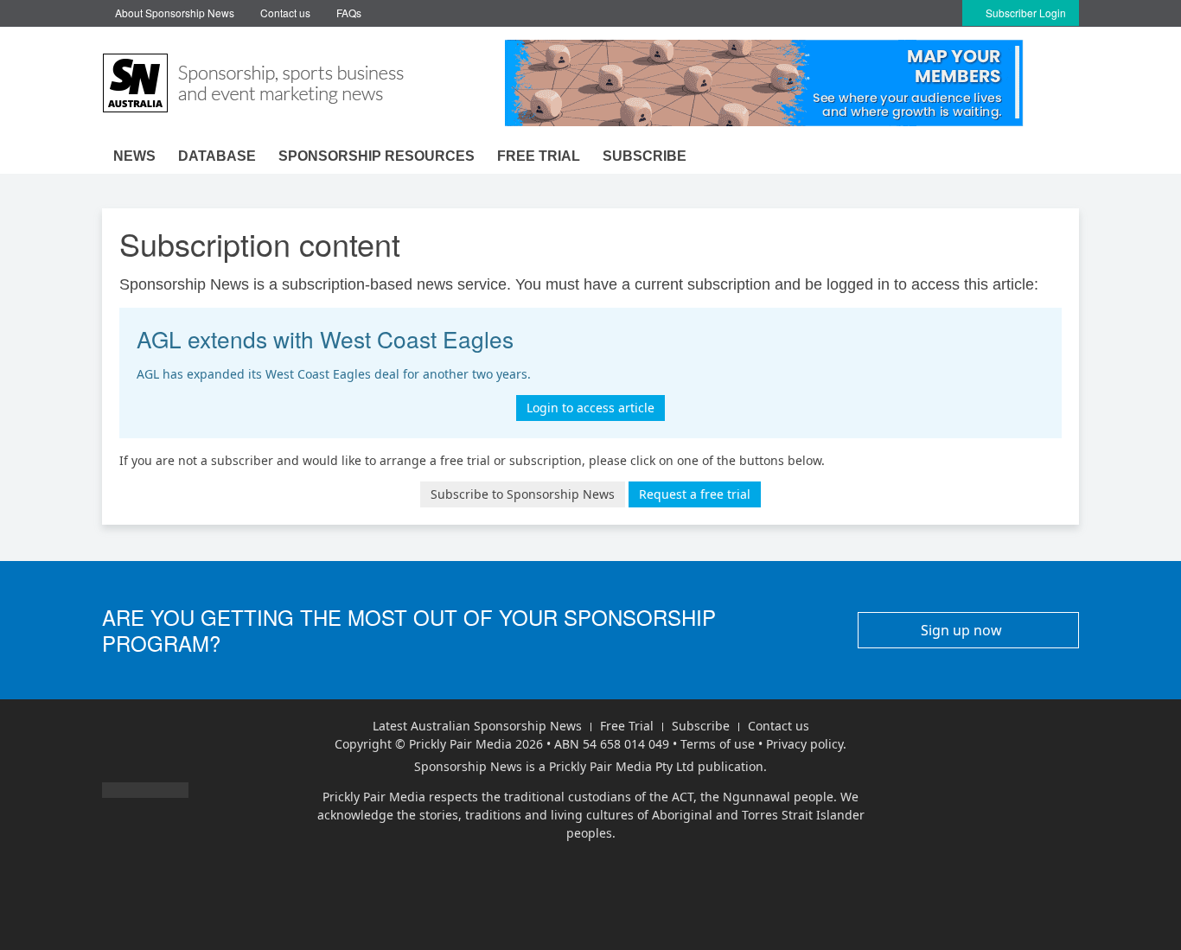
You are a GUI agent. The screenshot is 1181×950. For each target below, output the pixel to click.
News (134, 156)
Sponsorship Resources (376, 156)
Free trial (538, 156)
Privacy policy (804, 744)
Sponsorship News (468, 766)
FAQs (348, 12)
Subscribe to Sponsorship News (523, 494)
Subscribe (644, 156)
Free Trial (627, 725)
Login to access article (590, 407)
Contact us (285, 12)
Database (217, 156)
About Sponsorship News (174, 12)
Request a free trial (694, 494)
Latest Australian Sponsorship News (477, 725)
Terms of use (717, 744)
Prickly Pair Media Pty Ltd (621, 766)
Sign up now (963, 630)
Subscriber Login (1024, 12)
